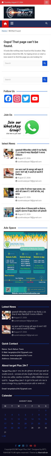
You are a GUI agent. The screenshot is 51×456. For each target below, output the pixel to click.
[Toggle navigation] (12, 23)
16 (46, 419)
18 (12, 423)
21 (32, 423)
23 (46, 423)
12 (19, 419)
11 (12, 419)
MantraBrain (43, 452)
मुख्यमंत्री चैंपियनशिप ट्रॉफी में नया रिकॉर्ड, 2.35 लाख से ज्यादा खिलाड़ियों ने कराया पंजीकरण (31, 152)
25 (12, 428)
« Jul (4, 436)
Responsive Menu (46, 2)
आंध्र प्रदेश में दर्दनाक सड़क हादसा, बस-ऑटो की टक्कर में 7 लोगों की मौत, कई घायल (30, 191)
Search (44, 63)
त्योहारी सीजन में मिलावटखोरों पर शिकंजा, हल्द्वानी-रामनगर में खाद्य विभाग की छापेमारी (30, 209)
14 (32, 419)
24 (5, 428)
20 (25, 423)
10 (5, 419)
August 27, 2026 (24, 158)
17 (5, 423)
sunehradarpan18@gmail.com (30, 162)
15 (39, 419)
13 (25, 419)
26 (19, 428)
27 (25, 428)
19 (19, 423)
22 (39, 423)
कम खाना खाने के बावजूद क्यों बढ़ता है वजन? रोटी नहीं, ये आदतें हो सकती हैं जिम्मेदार (29, 172)
